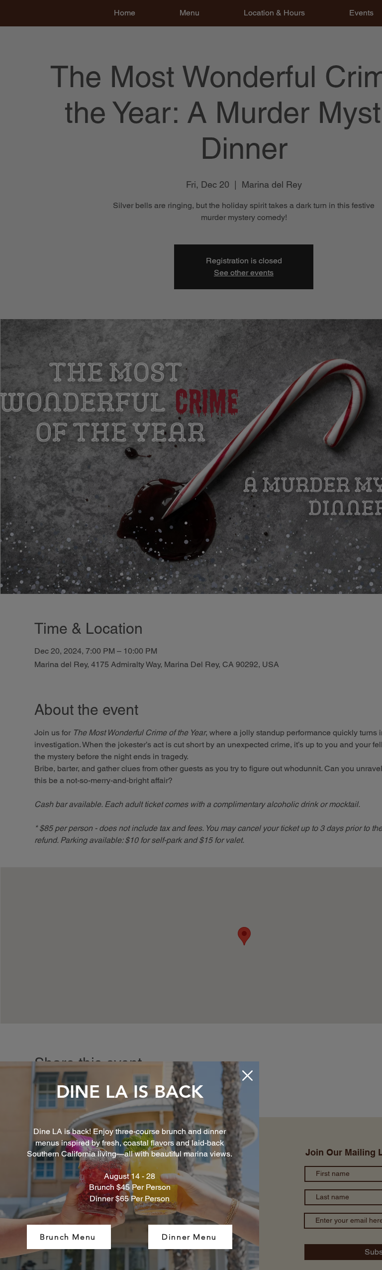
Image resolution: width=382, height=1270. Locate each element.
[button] (247, 1075)
